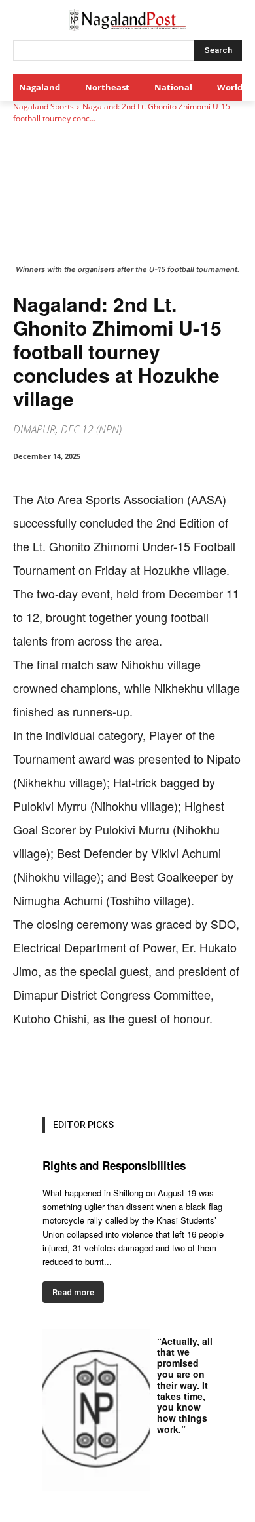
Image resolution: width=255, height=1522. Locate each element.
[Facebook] (67, 1070)
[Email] (188, 1070)
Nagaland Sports (43, 106)
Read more (73, 1292)
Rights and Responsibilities (114, 1165)
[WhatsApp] (127, 1070)
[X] (97, 1070)
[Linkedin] (157, 1070)
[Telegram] (218, 1070)
